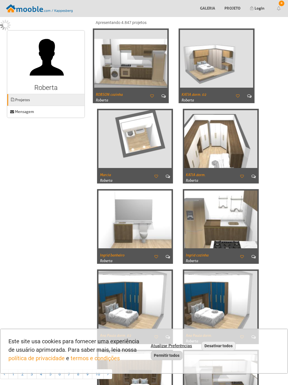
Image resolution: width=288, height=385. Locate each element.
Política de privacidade (36, 358)
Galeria (207, 8)
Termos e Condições (95, 358)
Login (259, 8)
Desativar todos (218, 346)
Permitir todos (166, 355)
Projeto (232, 8)
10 (98, 374)
